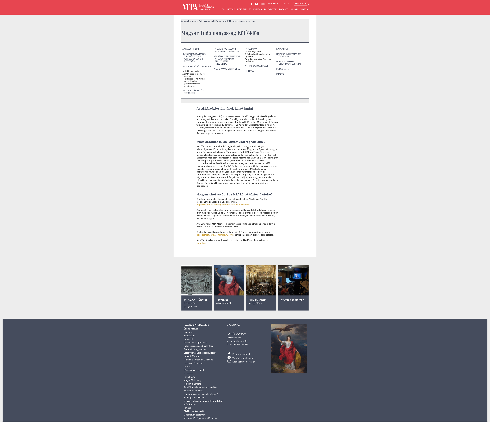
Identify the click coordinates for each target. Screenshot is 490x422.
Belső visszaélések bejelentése (198, 346)
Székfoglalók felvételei (194, 397)
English (287, 3)
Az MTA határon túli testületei (193, 91)
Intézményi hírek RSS (237, 341)
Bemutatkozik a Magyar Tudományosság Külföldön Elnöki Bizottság (194, 58)
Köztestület (244, 9)
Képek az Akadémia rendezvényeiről (201, 394)
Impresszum (189, 335)
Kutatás (257, 9)
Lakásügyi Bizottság (193, 363)
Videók (304, 9)
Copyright (188, 339)
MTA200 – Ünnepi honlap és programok (195, 303)
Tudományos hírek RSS (237, 344)
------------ (189, 373)
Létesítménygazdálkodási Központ (200, 352)
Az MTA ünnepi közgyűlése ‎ (257, 301)
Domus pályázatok (253, 51)
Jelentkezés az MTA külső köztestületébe (193, 80)
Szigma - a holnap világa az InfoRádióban (203, 401)
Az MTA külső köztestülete (196, 66)
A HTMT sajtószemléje (256, 66)
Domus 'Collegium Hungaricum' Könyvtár (289, 62)
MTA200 (231, 9)
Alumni (294, 9)
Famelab (188, 407)
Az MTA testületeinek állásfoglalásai (200, 387)
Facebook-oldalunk (241, 354)
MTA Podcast (190, 404)
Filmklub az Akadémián (194, 411)
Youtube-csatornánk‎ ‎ (293, 299)
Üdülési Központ (191, 356)
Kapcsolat (273, 3)
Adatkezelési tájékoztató (195, 342)
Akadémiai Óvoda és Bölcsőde (198, 359)
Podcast (283, 9)
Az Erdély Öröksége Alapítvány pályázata (258, 60)
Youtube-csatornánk (193, 390)
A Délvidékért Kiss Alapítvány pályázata (257, 55)
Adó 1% (187, 366)
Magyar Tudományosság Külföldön (206, 21)
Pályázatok (270, 9)
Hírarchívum (189, 376)
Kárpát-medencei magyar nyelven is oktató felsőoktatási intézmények (227, 60)
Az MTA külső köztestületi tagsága (193, 75)
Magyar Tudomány (192, 380)
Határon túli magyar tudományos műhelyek (226, 50)
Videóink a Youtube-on (243, 358)
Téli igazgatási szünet (194, 370)
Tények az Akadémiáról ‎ (223, 301)
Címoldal (185, 21)
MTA (223, 9)
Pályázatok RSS (234, 337)
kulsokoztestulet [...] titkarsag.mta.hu (215, 234)
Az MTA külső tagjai (190, 71)
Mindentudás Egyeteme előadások (200, 418)
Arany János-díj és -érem (227, 69)
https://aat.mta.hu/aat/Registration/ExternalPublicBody (223, 204)
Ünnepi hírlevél (191, 328)
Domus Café (282, 69)
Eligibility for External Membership (191, 85)
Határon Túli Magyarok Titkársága (288, 55)
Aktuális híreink (190, 49)
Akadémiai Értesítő (192, 383)
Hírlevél (249, 71)
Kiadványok (282, 49)
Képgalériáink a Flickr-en (243, 361)
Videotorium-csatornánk (195, 414)
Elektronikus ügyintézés (195, 349)
